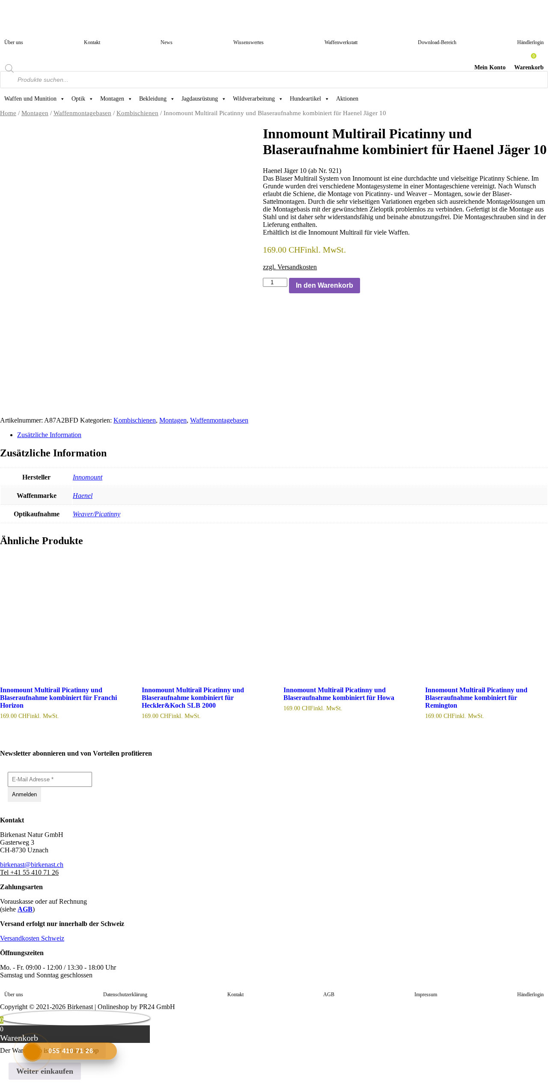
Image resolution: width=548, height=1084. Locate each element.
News (167, 42)
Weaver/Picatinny (96, 514)
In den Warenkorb (324, 285)
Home (8, 113)
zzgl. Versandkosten (290, 267)
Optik (78, 98)
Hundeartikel (305, 98)
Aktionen (347, 98)
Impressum (425, 995)
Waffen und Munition (30, 98)
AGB (25, 909)
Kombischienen (137, 113)
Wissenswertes (248, 42)
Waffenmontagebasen (82, 113)
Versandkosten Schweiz (32, 938)
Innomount (87, 477)
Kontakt (92, 42)
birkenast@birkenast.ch (31, 864)
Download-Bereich (437, 42)
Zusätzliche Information (49, 434)
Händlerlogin (530, 42)
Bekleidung (153, 98)
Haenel (82, 495)
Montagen (112, 98)
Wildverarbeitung (254, 98)
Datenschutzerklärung (125, 995)
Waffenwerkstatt (341, 42)
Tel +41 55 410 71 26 (29, 872)
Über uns (13, 42)
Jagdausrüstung (200, 98)
